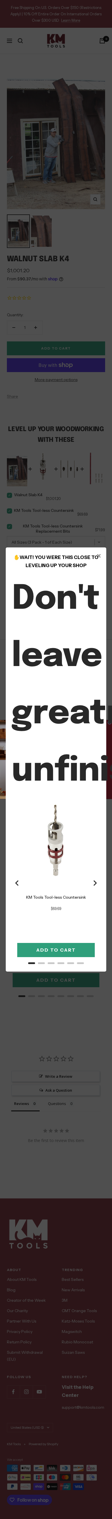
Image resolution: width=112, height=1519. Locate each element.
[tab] (31, 963)
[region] (56, 883)
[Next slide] (95, 883)
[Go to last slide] (17, 883)
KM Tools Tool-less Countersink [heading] (56, 897)
